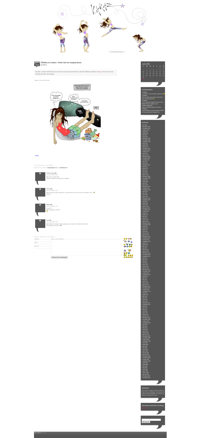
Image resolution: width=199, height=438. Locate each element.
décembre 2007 (146, 376)
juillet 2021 (145, 168)
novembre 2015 (146, 238)
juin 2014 (145, 259)
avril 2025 (145, 136)
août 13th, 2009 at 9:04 (52, 174)
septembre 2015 (146, 241)
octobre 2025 (146, 130)
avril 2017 (145, 218)
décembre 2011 (146, 303)
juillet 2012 (145, 294)
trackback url (63, 168)
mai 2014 (145, 261)
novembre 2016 (146, 224)
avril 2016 (145, 231)
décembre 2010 (146, 318)
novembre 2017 (146, 209)
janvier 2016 (146, 234)
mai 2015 (145, 248)
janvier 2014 (146, 268)
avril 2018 (145, 204)
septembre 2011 (146, 304)
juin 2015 (145, 246)
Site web (37, 246)
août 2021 (145, 166)
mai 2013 (145, 279)
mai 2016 (145, 229)
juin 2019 (145, 193)
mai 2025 (145, 135)
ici (100, 71)
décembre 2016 (146, 223)
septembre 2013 (146, 274)
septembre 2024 (146, 141)
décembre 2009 (146, 336)
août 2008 (145, 362)
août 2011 (145, 306)
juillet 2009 (145, 344)
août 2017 (145, 213)
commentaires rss (52, 168)
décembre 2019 (146, 186)
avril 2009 (145, 349)
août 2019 (145, 191)
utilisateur (37, 239)
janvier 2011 (146, 316)
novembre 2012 (146, 288)
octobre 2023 (146, 151)
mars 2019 (145, 196)
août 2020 (145, 180)
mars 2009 (145, 351)
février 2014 (146, 266)
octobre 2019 (146, 188)
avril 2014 (145, 263)
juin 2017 (145, 216)
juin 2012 (145, 296)
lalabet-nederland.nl (147, 105)
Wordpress (43, 432)
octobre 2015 (146, 239)
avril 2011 (145, 311)
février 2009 (146, 352)
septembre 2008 (146, 361)
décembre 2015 (146, 236)
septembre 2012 (146, 291)
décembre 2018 (146, 198)
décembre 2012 (146, 286)
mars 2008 (145, 371)
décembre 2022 (146, 156)
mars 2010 (145, 331)
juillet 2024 (145, 145)
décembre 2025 (146, 126)
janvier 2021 (146, 175)
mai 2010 (145, 327)
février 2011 (146, 314)
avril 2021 (145, 171)
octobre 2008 (146, 359)
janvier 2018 (146, 206)
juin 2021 (145, 170)
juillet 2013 (145, 276)
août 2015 (145, 243)
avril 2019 (145, 195)
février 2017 (146, 219)
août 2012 (145, 293)
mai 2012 (145, 298)
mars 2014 (145, 264)
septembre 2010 (146, 323)
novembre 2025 (146, 128)
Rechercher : (145, 418)
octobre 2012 (146, 289)
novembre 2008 (146, 357)
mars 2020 (145, 185)
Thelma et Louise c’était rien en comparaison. (61, 62)
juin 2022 (145, 161)
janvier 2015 (146, 251)
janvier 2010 (146, 334)
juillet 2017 (145, 214)
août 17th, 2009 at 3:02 (52, 222)
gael (47, 220)
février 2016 (146, 233)
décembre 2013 (146, 269)
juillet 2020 (145, 181)
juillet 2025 (145, 133)
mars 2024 (145, 146)
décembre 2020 (146, 176)
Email (36, 242)
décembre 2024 (146, 138)
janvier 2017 (146, 221)
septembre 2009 (146, 341)
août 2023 (145, 153)
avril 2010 (145, 329)
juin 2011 (145, 308)
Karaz (45, 65)
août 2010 (145, 324)
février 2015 (146, 249)
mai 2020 (145, 183)
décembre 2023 (146, 148)
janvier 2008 (146, 374)
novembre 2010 (146, 319)
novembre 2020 (146, 178)
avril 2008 (145, 369)
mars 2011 (145, 313)
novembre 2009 (146, 337)
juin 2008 (145, 366)
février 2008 (146, 372)
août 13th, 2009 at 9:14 (52, 190)
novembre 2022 (146, 158)
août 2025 (145, 131)
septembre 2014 (146, 256)
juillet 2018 (145, 203)
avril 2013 (145, 281)
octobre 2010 (146, 321)
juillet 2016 (145, 228)
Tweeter (37, 155)
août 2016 (145, 226)
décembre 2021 (146, 165)
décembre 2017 (146, 208)
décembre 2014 (146, 253)
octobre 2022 (146, 160)
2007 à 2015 (145, 408)
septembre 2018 (146, 200)
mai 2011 (145, 309)
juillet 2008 (145, 364)
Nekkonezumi (50, 173)
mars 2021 (145, 173)
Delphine (145, 92)
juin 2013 (145, 278)
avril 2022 (145, 163)
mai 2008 (145, 367)
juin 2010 (145, 326)
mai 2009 (145, 347)
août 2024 (145, 143)
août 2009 (145, 342)
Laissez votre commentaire (57, 239)
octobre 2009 (146, 339)
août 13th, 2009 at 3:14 (52, 206)
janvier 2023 (146, 155)
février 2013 (146, 283)
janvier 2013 (146, 284)
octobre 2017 (146, 211)
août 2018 (145, 201)
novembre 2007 (146, 377)
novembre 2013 (146, 271)
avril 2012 (145, 299)
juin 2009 (145, 346)
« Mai (143, 79)
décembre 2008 (146, 356)
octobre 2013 (146, 273)
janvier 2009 (146, 354)
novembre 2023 (146, 150)
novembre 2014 (146, 254)
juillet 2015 (145, 244)
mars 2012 (145, 301)
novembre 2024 (146, 140)
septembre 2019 (146, 190)
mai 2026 (145, 125)
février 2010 (146, 332)
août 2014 (145, 258)
